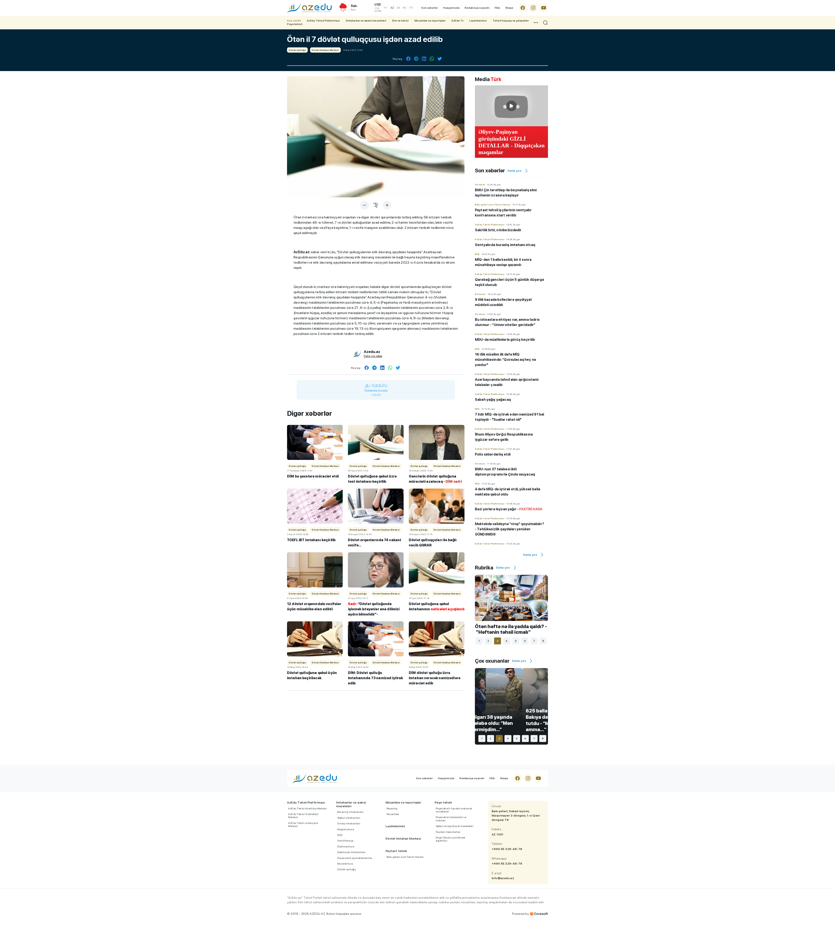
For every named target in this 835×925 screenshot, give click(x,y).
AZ (392, 7)
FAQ (497, 7)
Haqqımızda (451, 7)
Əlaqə (509, 7)
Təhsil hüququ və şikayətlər (511, 20)
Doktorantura (345, 846)
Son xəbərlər (429, 7)
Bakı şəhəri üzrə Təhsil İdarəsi (405, 856)
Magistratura (345, 829)
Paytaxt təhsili (396, 851)
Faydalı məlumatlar (448, 831)
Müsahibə (393, 814)
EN (398, 7)
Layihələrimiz (478, 20)
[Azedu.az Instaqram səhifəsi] (533, 7)
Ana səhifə (294, 20)
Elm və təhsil (400, 20)
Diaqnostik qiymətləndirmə (354, 858)
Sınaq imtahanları (349, 823)
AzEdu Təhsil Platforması (323, 20)
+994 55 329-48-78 (507, 849)
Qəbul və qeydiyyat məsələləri (455, 826)
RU (404, 7)
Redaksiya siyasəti (477, 7)
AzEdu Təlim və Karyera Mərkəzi (303, 825)
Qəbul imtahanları (348, 817)
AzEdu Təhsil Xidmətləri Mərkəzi (303, 816)
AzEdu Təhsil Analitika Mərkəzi (307, 808)
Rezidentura (345, 863)
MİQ (339, 835)
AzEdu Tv (457, 20)
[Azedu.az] (309, 8)
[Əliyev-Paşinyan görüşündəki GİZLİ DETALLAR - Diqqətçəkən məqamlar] (511, 105)
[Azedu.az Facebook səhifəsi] (522, 7)
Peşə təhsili (294, 24)
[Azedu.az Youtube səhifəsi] (543, 7)
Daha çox (514, 170)
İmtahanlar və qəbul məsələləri (366, 20)
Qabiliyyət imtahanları (351, 852)
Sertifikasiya (345, 840)
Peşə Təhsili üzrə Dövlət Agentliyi (450, 839)
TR (411, 7)
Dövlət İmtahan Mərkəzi (403, 838)
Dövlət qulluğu (346, 869)
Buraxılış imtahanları (350, 812)
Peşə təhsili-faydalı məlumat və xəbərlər (454, 810)
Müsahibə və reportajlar (430, 20)
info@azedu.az (503, 878)
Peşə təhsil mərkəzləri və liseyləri (451, 819)
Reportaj (392, 808)
